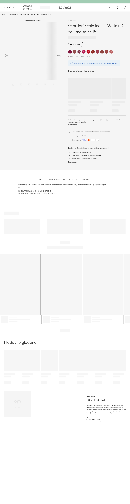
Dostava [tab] (86, 180)
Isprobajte (77, 44)
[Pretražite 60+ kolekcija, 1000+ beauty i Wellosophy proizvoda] (110, 7)
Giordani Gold (75, 20)
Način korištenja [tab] (56, 180)
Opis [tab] (41, 180)
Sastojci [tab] (73, 180)
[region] (33, 51)
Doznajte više (72, 162)
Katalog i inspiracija (27, 7)
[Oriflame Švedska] (65, 7)
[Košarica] (125, 7)
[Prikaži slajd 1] (13, 84)
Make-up (15, 14)
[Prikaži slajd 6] (52, 84)
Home (3, 14)
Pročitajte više (72, 125)
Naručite (9, 7)
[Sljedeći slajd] (59, 55)
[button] (70, 52)
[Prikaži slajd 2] (21, 84)
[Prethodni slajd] (6, 55)
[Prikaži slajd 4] (36, 84)
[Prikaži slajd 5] (44, 84)
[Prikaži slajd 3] (28, 84)
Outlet (9, 14)
